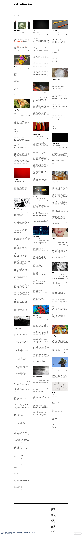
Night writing (16, 179)
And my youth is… (17, 66)
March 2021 (52, 513)
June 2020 (52, 520)
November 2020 (53, 516)
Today (34, 30)
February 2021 (53, 514)
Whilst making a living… (24, 4)
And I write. (54, 392)
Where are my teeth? (37, 376)
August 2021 (52, 510)
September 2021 (53, 509)
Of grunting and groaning (19, 110)
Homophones (54, 30)
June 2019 (52, 528)
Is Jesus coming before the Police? (40, 93)
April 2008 (52, 531)
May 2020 (52, 521)
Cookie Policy (24, 533)
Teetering (54, 336)
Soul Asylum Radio (17, 30)
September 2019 (53, 526)
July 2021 (52, 511)
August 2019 (52, 527)
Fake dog (53, 368)
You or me (35, 196)
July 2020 (52, 519)
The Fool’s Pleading (18, 209)
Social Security (36, 236)
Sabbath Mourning (55, 239)
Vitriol (53, 272)
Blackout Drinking (55, 143)
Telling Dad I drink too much (57, 182)
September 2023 (53, 508)
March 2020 (52, 522)
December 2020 (53, 515)
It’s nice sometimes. (56, 79)
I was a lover (35, 315)
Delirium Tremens (17, 328)
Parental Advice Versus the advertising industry (38, 133)
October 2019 (53, 525)
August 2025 (52, 507)
